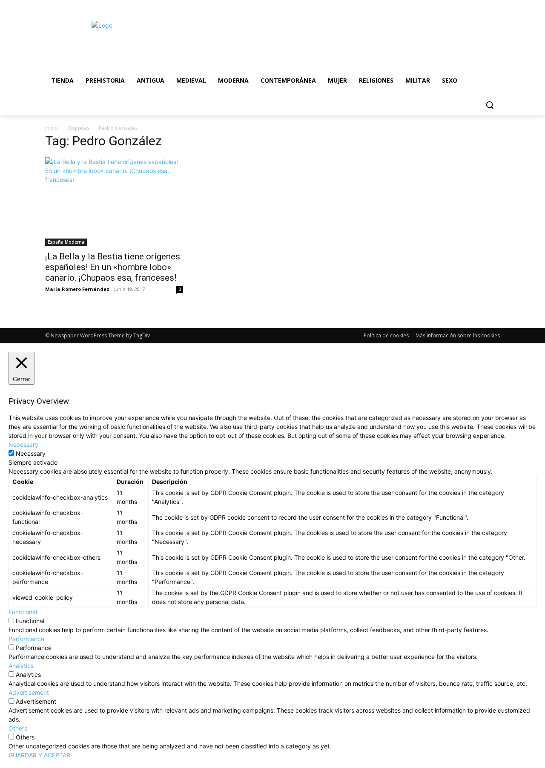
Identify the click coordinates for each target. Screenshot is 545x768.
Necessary (31, 453)
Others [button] (18, 728)
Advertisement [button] (29, 692)
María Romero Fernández (77, 289)
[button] (489, 105)
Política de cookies (386, 335)
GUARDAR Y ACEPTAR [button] (39, 755)
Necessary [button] (23, 444)
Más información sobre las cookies (458, 335)
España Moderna (66, 242)
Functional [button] (23, 612)
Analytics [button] (21, 665)
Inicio (51, 128)
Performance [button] (26, 638)
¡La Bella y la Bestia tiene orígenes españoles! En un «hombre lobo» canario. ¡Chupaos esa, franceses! (112, 267)
